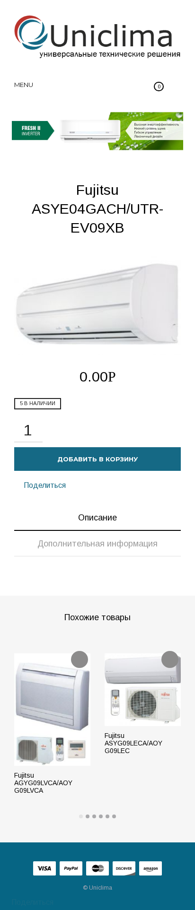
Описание (97, 517)
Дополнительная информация (97, 543)
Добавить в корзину (97, 459)
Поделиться (44, 485)
